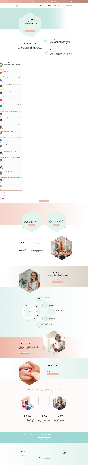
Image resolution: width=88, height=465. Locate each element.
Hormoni (49, 5)
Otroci (34, 5)
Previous (1, 63)
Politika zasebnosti (52, 463)
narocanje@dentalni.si (23, 455)
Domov (33, 1)
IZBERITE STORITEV (30, 26)
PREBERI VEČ (57, 279)
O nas (42, 1)
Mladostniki (39, 5)
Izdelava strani (43, 463)
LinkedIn (64, 459)
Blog (55, 1)
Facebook (64, 458)
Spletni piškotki (47, 463)
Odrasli (44, 5)
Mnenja (46, 1)
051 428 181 (22, 454)
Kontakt (51, 1)
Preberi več (51, 306)
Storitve (37, 1)
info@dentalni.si (22, 459)
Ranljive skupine (56, 5)
